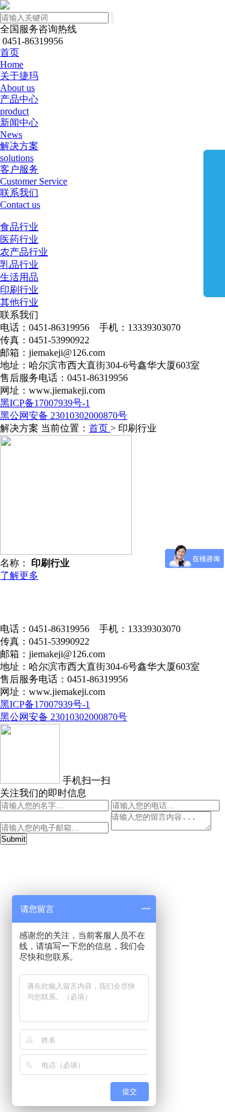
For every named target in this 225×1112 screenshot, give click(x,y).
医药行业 (19, 239)
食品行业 (19, 227)
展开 (214, 222)
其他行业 (19, 302)
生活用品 (19, 277)
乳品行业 (19, 264)
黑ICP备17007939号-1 (45, 403)
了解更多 (19, 575)
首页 (99, 428)
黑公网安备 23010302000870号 (63, 415)
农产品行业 (24, 252)
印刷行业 (19, 290)
